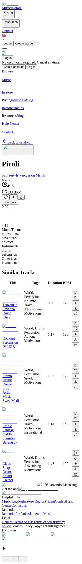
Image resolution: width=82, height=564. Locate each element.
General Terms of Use (17, 522)
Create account (25, 43)
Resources (11, 22)
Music (6, 8)
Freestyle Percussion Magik (25, 175)
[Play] (17, 149)
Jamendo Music (41, 514)
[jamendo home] (10, 4)
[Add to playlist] (13, 197)
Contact (7, 31)
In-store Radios (34, 501)
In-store (16, 8)
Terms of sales (43, 522)
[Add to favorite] (6, 197)
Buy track (10, 202)
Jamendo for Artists (16, 514)
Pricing (8, 12)
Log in (8, 43)
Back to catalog (18, 142)
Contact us (19, 505)
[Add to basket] (75, 313)
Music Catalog (12, 501)
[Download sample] (21, 197)
